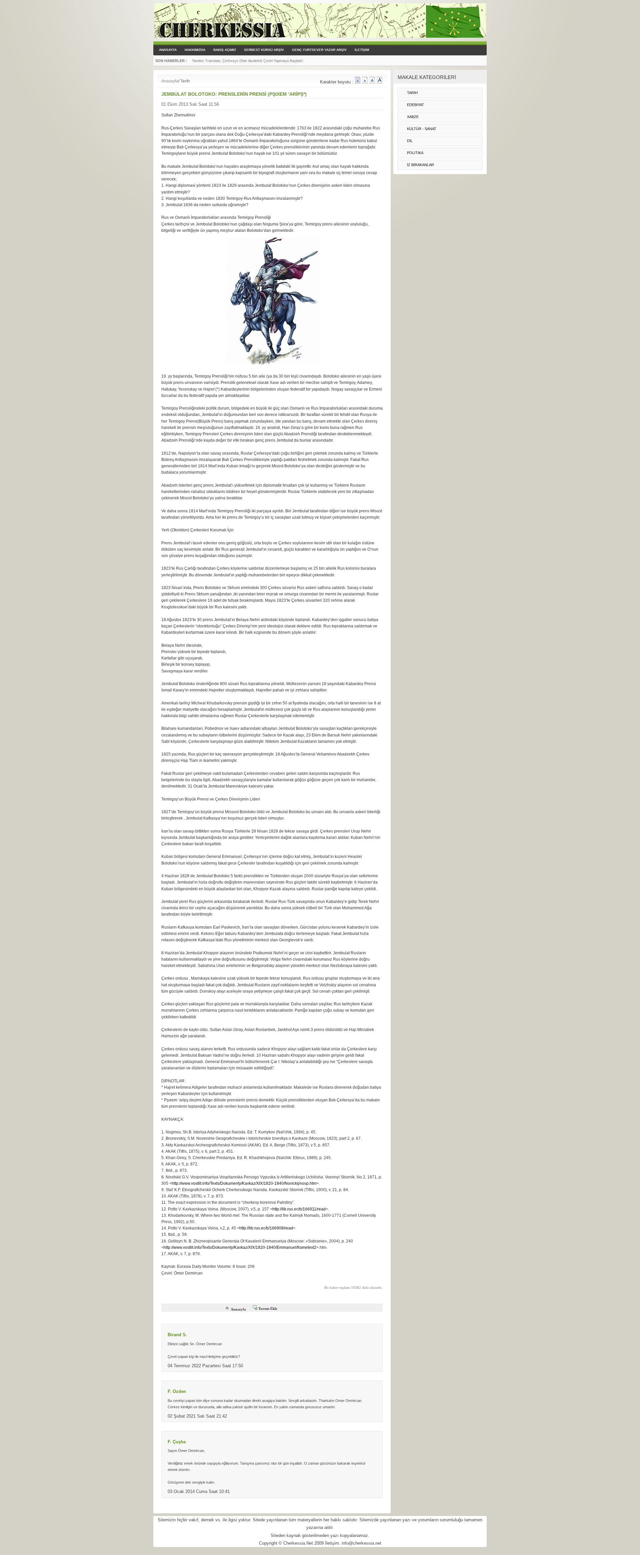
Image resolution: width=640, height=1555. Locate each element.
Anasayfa (169, 81)
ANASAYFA (168, 50)
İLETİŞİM (362, 50)
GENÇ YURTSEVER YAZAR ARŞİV (319, 50)
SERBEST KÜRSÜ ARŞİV (264, 50)
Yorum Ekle (267, 1309)
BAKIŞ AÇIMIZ (224, 50)
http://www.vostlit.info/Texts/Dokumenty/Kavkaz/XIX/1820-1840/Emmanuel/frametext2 (240, 1247)
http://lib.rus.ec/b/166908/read (266, 1228)
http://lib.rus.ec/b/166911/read (299, 1209)
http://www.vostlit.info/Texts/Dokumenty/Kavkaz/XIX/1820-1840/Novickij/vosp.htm (244, 1183)
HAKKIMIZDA (195, 50)
